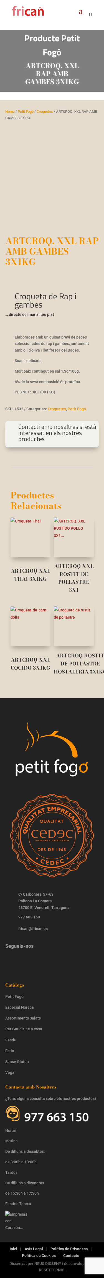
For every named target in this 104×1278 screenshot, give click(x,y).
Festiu (10, 1040)
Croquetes (45, 111)
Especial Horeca (19, 1007)
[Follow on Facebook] (29, 960)
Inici (13, 1249)
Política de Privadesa (69, 1249)
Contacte (71, 1255)
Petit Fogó (26, 111)
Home (10, 111)
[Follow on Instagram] (12, 960)
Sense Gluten (17, 1061)
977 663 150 (29, 917)
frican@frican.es (33, 928)
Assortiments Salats (23, 1018)
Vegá (10, 1072)
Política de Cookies (39, 1255)
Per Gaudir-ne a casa (23, 1029)
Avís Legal (34, 1249)
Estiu (9, 1051)
